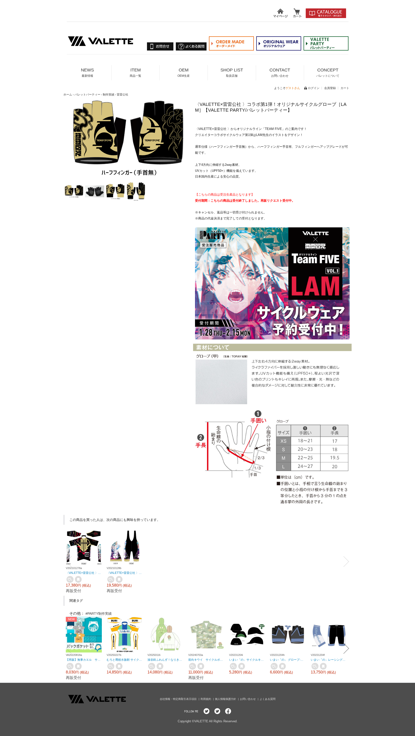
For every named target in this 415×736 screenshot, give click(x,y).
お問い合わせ (248, 699)
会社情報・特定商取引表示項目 (178, 699)
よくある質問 (267, 699)
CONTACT (279, 72)
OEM (183, 72)
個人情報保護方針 (226, 699)
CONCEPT (327, 72)
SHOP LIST (231, 72)
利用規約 (206, 699)
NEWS (87, 72)
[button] (76, 139)
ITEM (135, 72)
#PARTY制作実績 (98, 613)
